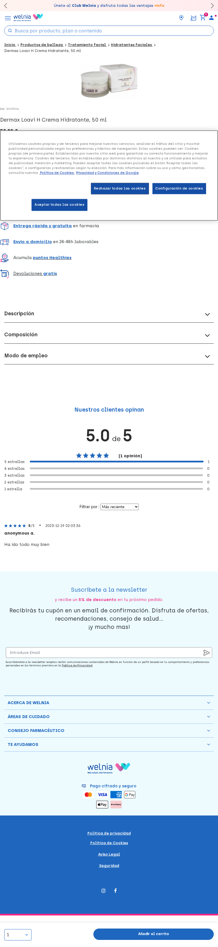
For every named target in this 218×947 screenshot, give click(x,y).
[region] (109, 175)
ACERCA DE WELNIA (28, 702)
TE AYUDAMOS (23, 744)
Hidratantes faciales (132, 45)
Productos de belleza (42, 45)
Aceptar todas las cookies (59, 205)
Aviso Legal (109, 854)
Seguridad (109, 865)
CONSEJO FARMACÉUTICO (36, 730)
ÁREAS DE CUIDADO (29, 716)
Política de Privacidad (77, 665)
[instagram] (103, 891)
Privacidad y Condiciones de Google (107, 173)
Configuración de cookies (179, 188)
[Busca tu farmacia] (181, 17)
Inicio (10, 45)
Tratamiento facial (87, 45)
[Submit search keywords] (10, 30)
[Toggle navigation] (8, 17)
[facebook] (115, 891)
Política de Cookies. (57, 173)
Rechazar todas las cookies (120, 188)
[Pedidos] (193, 17)
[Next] (209, 5)
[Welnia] (28, 17)
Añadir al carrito (153, 934)
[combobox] (109, 31)
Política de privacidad (109, 833)
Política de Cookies (109, 843)
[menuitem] (211, 17)
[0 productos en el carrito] (203, 17)
